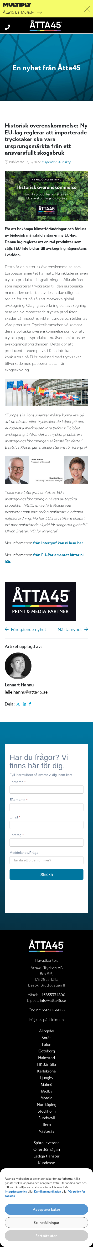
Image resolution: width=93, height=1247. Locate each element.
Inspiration (49, 162)
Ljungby (46, 1078)
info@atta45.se (53, 1000)
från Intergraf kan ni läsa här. (58, 543)
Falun (46, 1044)
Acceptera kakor (46, 1209)
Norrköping (46, 1104)
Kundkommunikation (48, 1191)
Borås (46, 1037)
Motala (46, 1098)
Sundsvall (46, 1118)
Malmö (46, 1084)
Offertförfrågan (46, 1149)
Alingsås (46, 1031)
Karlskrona (46, 1071)
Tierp (46, 1124)
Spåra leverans (46, 1143)
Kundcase (46, 1163)
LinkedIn (56, 1019)
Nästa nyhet (70, 629)
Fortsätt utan (46, 1236)
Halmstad (46, 1058)
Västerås (46, 1131)
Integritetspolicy (16, 1191)
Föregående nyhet (28, 629)
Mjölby (46, 1091)
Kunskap (64, 162)
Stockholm (47, 1111)
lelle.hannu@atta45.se (26, 692)
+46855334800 (52, 994)
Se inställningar (46, 1222)
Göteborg (46, 1051)
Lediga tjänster (47, 1156)
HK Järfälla (46, 1064)
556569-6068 (53, 1010)
